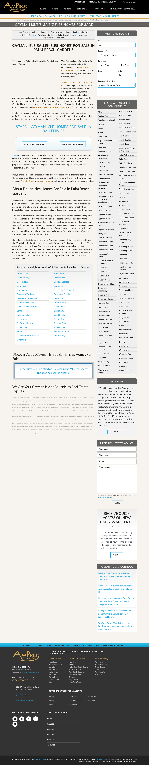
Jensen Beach (53, 669)
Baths (120, 71)
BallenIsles (102, 136)
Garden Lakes (104, 272)
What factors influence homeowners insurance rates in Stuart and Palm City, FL (116, 588)
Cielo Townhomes (105, 192)
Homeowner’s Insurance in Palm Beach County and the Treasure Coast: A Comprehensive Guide (116, 601)
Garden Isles (103, 268)
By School (52, 705)
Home (18, 20)
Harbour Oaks (104, 307)
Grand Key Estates (25, 302)
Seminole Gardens (126, 298)
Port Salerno (53, 677)
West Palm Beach (75, 682)
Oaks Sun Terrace (126, 163)
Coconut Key (23, 281)
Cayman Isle (59, 277)
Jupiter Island (71, 32)
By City (51, 696)
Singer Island (48, 38)
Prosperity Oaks (125, 251)
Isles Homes (103, 328)
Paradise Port (124, 201)
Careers (26, 645)
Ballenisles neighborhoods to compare (50, 107)
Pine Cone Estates (126, 214)
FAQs (22, 670)
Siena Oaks (123, 306)
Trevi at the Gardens (127, 338)
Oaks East (123, 159)
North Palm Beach (26, 35)
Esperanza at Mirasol (106, 229)
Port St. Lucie (100, 672)
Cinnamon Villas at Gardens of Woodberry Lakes (105, 199)
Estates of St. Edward (64, 290)
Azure (100, 132)
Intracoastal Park (105, 324)
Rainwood (123, 259)
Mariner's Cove (125, 115)
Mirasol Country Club (127, 132)
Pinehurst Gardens (126, 218)
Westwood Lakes (126, 358)
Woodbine (123, 366)
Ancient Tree (103, 116)
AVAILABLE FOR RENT (72, 144)
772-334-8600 (27, 181)
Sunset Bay (22, 327)
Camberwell (103, 171)
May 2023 (50, 734)
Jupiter (34, 32)
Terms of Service (104, 497)
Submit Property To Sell (111, 645)
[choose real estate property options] (109, 92)
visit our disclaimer (41, 759)
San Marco (22, 319)
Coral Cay (21, 286)
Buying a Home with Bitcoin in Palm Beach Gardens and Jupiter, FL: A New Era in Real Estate (115, 613)
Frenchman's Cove (105, 242)
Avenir (100, 128)
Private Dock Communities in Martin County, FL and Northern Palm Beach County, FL (115, 576)
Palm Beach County (77, 658)
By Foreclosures (74, 705)
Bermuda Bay (23, 277)
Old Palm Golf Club (127, 171)
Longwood (102, 358)
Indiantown (53, 667)
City (99, 41)
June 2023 (50, 729)
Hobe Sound (53, 662)
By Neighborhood (75, 700)
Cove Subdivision (105, 206)
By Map (51, 700)
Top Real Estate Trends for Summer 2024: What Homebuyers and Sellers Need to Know (115, 626)
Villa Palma (123, 346)
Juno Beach (23, 32)
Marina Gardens (125, 111)
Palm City (52, 674)
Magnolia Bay (103, 362)
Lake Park (84, 32)
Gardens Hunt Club (106, 284)
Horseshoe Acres (105, 319)
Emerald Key (23, 290)
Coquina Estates (61, 281)
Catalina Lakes (104, 179)
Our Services (38, 645)
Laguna (20, 310)
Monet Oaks (124, 144)
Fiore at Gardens (105, 238)
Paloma (122, 197)
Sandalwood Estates (127, 290)
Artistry (101, 124)
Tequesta (61, 38)
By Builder (92, 696)
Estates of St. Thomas (27, 298)
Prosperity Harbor (126, 247)
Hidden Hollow (104, 311)
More (116, 432)
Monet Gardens (125, 136)
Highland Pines (104, 315)
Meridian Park (124, 124)
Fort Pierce (99, 662)
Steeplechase (124, 326)
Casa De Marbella (105, 175)
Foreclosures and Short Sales (58, 645)
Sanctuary (123, 286)
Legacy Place (103, 343)
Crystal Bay (59, 286)
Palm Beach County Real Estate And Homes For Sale (36, 20)
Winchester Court (126, 362)
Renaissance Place (127, 263)
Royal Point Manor (126, 274)
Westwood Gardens (127, 354)
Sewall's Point (54, 679)
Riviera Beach (82, 35)
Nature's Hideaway (126, 155)
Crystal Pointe (104, 210)
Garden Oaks (103, 276)
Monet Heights (125, 140)
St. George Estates (25, 323)
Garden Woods (104, 280)
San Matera (123, 278)
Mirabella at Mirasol (127, 128)
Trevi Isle (122, 342)
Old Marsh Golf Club (127, 167)
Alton (100, 112)
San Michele (124, 282)
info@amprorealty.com (129, 2)
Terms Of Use (93, 645)
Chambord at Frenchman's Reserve (103, 185)
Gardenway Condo (105, 299)
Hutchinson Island (55, 664)
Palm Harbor (124, 193)
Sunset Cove (59, 327)
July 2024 (50, 719)
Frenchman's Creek (106, 246)
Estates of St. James (26, 294)
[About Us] (102, 388)
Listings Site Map (101, 759)
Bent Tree (102, 147)
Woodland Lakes (125, 370)
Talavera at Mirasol (126, 330)
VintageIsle (22, 339)
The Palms (22, 331)
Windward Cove (61, 331)
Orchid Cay (59, 310)
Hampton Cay (103, 303)
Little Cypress (103, 354)
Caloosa (101, 166)
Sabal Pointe (59, 315)
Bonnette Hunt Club (106, 151)
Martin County (55, 658)
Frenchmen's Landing (106, 250)
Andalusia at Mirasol (106, 120)
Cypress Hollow (104, 214)
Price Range (102, 61)
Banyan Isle (59, 273)
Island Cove (59, 306)
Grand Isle (58, 298)
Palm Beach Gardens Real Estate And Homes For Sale (67, 20)
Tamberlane (123, 334)
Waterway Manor (126, 350)
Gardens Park (103, 295)
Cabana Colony (104, 162)
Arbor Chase (22, 273)
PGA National (124, 210)
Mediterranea (124, 120)
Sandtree (122, 294)
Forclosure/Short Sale (106, 81)
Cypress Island (104, 218)
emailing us (45, 181)
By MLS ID (92, 700)
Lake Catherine (104, 332)
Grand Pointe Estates (27, 306)
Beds (100, 71)
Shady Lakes (124, 302)
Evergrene (102, 233)
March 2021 (51, 745)
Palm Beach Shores (66, 35)
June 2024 (50, 724)
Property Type (103, 51)
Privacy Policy (131, 495)
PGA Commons (125, 205)
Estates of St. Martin (63, 294)
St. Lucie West (100, 674)
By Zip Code (73, 696)
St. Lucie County (101, 658)
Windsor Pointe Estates (28, 335)
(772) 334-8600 (79, 2)
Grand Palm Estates (63, 302)
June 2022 (50, 740)
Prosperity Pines (125, 255)
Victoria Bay (59, 335)
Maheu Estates (104, 366)
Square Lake (124, 321)
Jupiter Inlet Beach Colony (51, 32)
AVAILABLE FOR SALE (34, 144)
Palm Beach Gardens (46, 35)
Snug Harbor (124, 317)
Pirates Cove (124, 229)
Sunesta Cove (60, 323)
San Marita (59, 319)
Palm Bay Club (23, 315)
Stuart (51, 682)
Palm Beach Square (127, 189)
